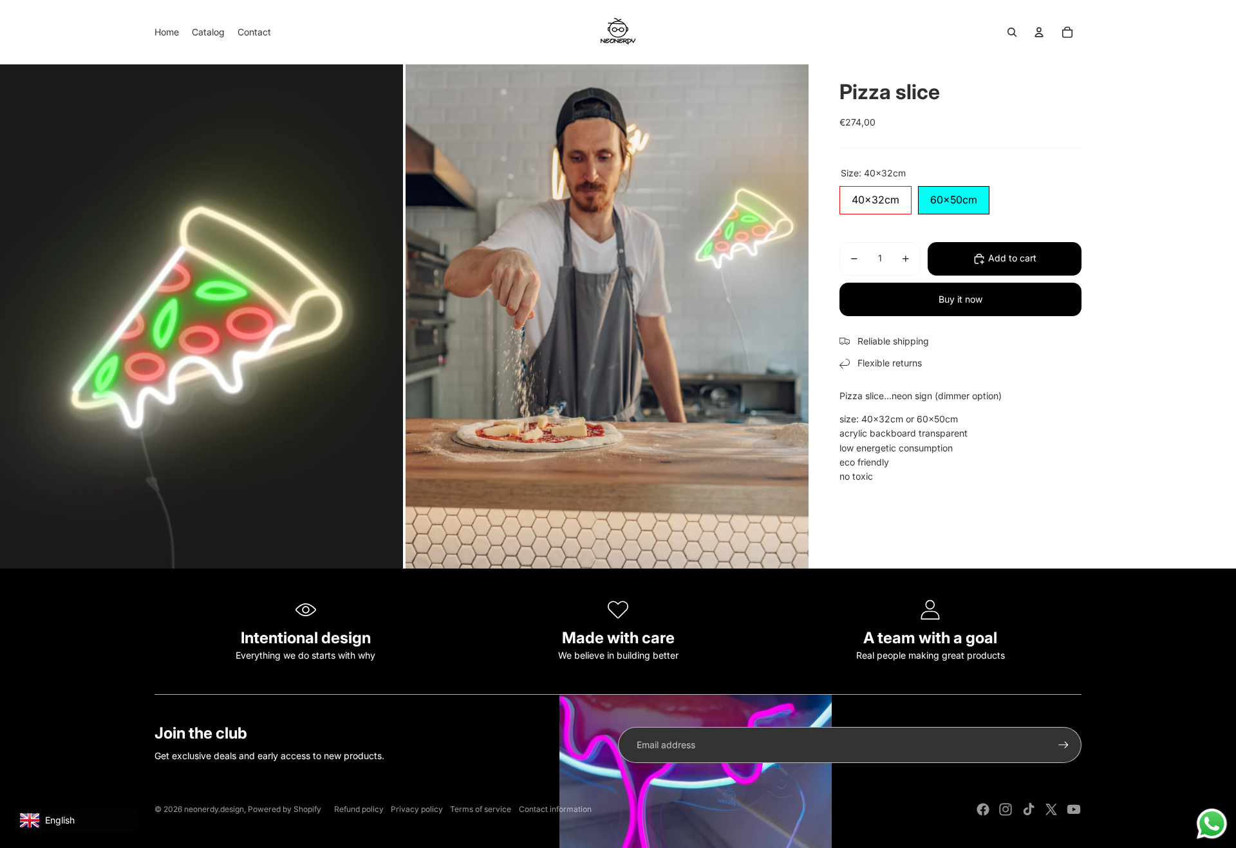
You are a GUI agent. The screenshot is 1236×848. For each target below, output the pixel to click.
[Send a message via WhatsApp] (1212, 824)
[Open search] (1012, 32)
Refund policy (359, 809)
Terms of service (480, 809)
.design (214, 809)
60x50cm (953, 196)
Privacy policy (417, 809)
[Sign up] (1063, 745)
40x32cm (875, 196)
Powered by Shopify (284, 809)
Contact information (555, 809)
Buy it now (960, 299)
